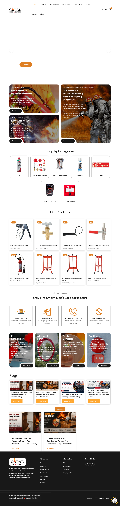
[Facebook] (92, 464)
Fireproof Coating (50, 201)
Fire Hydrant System (40, 175)
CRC (19, 175)
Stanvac (80, 175)
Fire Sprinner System (60, 175)
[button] (60, 293)
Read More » (16, 448)
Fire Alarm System (70, 201)
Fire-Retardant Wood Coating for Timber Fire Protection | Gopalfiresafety (46, 395)
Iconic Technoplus (31, 498)
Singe (101, 175)
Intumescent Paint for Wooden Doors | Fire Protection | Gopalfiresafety (21, 395)
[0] (110, 9)
